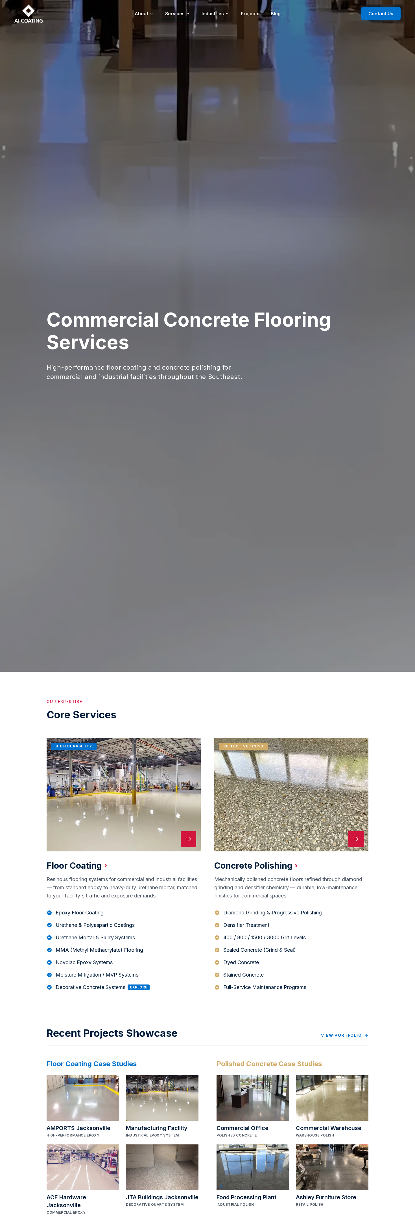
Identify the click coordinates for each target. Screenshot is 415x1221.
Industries (213, 13)
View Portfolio (341, 1035)
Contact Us (380, 13)
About (141, 13)
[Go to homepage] (28, 14)
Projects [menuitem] (250, 13)
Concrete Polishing (256, 865)
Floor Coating (77, 865)
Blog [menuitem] (276, 13)
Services (175, 13)
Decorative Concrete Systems (101, 987)
